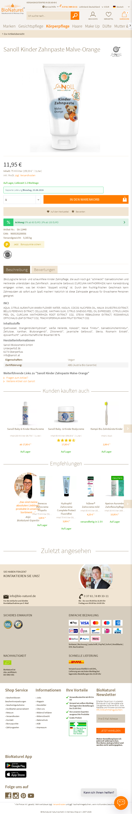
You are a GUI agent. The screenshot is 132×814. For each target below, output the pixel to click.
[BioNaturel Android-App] (20, 765)
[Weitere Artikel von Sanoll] (116, 52)
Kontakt (9, 720)
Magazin (40, 701)
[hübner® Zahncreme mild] (90, 486)
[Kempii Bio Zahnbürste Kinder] (106, 413)
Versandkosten (12, 716)
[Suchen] (75, 16)
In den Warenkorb (84, 199)
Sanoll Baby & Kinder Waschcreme (25, 428)
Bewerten (80, 211)
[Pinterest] (23, 797)
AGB (38, 723)
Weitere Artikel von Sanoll (20, 381)
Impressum (41, 727)
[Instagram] (16, 797)
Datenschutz (42, 720)
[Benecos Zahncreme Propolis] (42, 486)
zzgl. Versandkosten (25, 175)
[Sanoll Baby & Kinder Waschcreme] (25, 413)
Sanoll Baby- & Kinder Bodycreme (66, 428)
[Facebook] (8, 797)
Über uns (40, 708)
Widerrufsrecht (43, 716)
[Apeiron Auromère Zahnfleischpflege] (114, 486)
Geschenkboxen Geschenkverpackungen (15, 699)
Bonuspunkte (12, 723)
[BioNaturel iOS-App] (20, 774)
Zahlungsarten (12, 727)
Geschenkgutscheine (15, 705)
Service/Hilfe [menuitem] (50, 7)
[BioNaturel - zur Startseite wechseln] (13, 10)
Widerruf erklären (44, 712)
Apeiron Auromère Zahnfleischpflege (114, 505)
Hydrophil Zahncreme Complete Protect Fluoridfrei (66, 508)
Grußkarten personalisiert (17, 708)
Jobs (38, 697)
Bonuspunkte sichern (31, 244)
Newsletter (41, 705)
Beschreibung (17, 269)
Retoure (9, 712)
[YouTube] (31, 797)
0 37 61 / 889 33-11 (69, 7)
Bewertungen (44, 269)
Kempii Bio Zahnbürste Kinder (107, 428)
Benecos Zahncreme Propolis (42, 507)
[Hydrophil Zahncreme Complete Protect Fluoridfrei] (66, 486)
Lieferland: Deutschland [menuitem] (89, 7)
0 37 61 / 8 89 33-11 (96, 596)
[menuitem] (93, 16)
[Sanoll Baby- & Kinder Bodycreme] (66, 413)
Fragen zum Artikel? (17, 377)
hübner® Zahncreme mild (90, 505)
